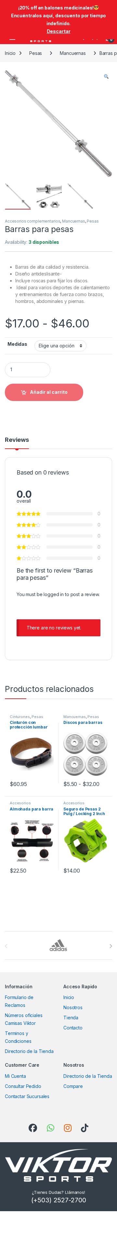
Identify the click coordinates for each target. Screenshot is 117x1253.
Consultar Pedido (23, 1086)
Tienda (70, 1017)
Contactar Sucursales (27, 1096)
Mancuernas (73, 53)
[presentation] (110, 946)
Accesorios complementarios (32, 221)
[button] (106, 77)
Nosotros (73, 1007)
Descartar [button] (59, 31)
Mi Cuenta (15, 1076)
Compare (73, 1086)
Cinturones (20, 716)
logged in (54, 594)
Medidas (17, 344)
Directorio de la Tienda (29, 1051)
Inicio (10, 53)
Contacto (73, 1027)
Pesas (35, 53)
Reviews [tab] (17, 440)
